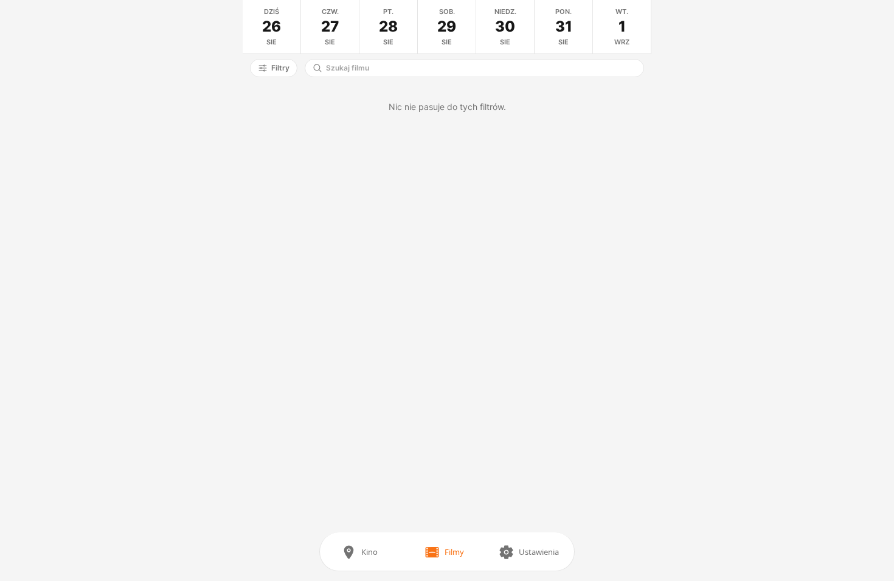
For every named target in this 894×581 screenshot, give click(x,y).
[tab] (272, 26)
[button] (273, 68)
